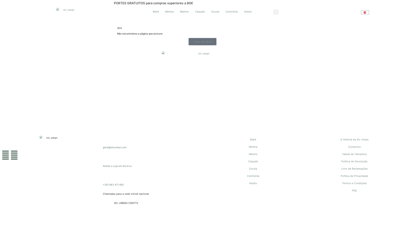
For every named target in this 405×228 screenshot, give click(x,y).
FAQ (354, 190)
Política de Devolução (354, 161)
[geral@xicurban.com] (107, 140)
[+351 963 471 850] (107, 177)
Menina (169, 11)
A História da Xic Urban (354, 139)
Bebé (156, 11)
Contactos (354, 146)
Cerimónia (232, 11)
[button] (275, 12)
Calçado (200, 11)
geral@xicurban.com (115, 147)
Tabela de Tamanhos (354, 154)
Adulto (248, 11)
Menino (184, 11)
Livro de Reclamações (354, 168)
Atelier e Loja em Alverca (117, 166)
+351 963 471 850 (113, 184)
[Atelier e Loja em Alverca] (107, 158)
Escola (215, 11)
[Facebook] (5, 155)
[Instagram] (14, 155)
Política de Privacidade (354, 175)
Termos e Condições (354, 183)
